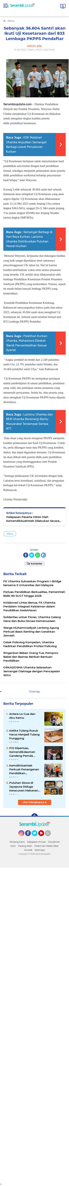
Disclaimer (54, 842)
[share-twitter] (31, 555)
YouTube (43, 837)
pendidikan (16, 123)
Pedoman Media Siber (46, 846)
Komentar (36, 563)
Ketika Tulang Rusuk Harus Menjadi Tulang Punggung (24, 734)
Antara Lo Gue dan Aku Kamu (22, 715)
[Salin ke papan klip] (43, 555)
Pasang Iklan (25, 846)
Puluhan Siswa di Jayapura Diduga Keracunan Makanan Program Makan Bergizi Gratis (23, 786)
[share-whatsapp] (37, 555)
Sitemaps (40, 850)
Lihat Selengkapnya (33, 802)
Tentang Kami (17, 842)
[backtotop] (34, 816)
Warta (9, 533)
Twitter (36, 837)
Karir (13, 846)
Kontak (28, 850)
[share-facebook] (25, 555)
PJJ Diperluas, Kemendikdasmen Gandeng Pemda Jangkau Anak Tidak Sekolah (23, 752)
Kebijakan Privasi (36, 842)
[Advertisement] (34, 1025)
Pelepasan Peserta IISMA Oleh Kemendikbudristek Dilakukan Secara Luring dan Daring (32, 519)
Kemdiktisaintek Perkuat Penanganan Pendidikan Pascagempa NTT (24, 769)
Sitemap (34, 691)
